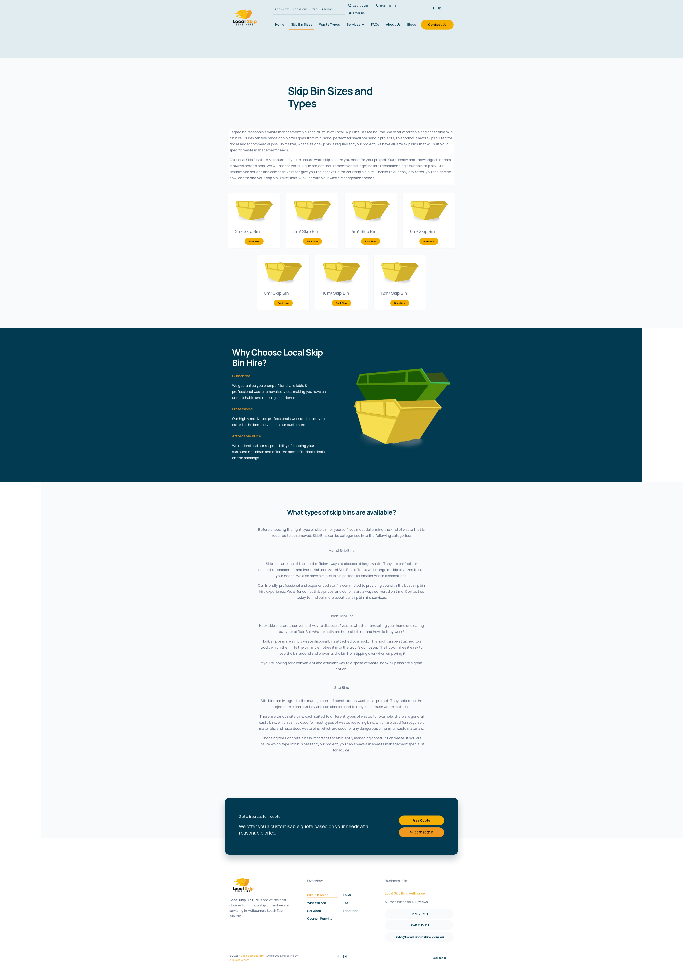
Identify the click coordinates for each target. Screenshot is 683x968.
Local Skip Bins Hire (252, 955)
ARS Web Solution (239, 959)
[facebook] (433, 8)
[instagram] (439, 8)
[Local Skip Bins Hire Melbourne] (244, 9)
